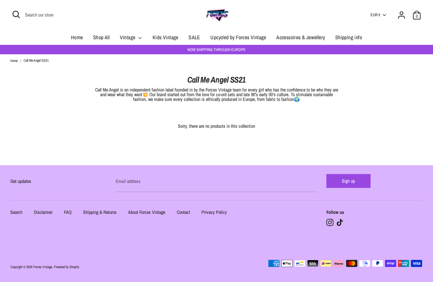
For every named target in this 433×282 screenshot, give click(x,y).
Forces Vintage (42, 267)
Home (77, 37)
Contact (183, 212)
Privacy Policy (214, 212)
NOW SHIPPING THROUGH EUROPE (216, 49)
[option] (216, 49)
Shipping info (348, 37)
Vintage (128, 37)
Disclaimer (43, 212)
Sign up (348, 181)
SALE (194, 37)
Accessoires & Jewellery (300, 37)
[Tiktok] (339, 222)
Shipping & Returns (100, 212)
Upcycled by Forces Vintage (238, 37)
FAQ (68, 212)
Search (16, 212)
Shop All (101, 37)
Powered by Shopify (66, 267)
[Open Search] (16, 14)
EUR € (375, 14)
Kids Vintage (166, 37)
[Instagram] (329, 222)
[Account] (401, 11)
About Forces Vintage (146, 212)
